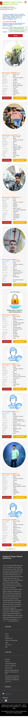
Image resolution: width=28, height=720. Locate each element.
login (13, 310)
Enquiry (7, 636)
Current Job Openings (11, 640)
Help (6, 647)
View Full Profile (20, 98)
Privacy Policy (9, 668)
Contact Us (8, 644)
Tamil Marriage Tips (10, 663)
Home (6, 634)
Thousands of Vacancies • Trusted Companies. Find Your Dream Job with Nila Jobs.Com (12, 678)
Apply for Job (8, 638)
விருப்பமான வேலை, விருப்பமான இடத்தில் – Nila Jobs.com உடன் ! (12, 672)
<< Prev (7, 549)
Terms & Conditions (10, 666)
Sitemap (7, 659)
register (19, 310)
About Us (7, 661)
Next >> (14, 549)
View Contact (7, 98)
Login (6, 642)
